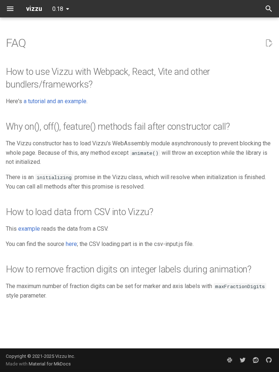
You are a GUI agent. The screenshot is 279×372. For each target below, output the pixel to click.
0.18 (57, 8)
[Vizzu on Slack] (229, 360)
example (29, 228)
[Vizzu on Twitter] (242, 360)
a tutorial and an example (55, 101)
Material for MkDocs (50, 364)
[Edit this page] (268, 43)
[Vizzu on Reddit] (256, 360)
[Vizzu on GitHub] (269, 360)
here (71, 243)
